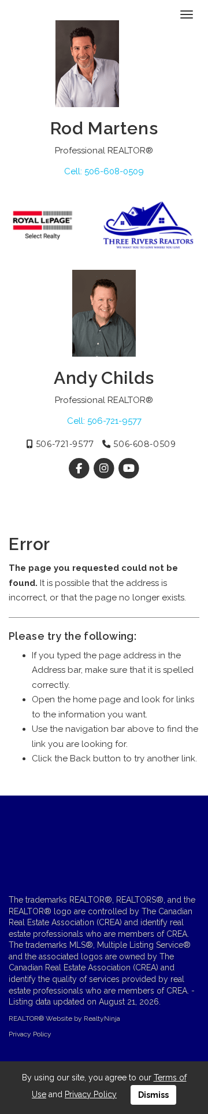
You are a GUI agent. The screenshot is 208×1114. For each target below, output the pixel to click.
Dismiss (153, 1095)
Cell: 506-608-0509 (104, 171)
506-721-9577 (63, 444)
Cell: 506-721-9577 (104, 421)
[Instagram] (104, 468)
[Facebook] (80, 468)
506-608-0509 (143, 444)
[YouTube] (129, 468)
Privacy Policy (30, 1034)
